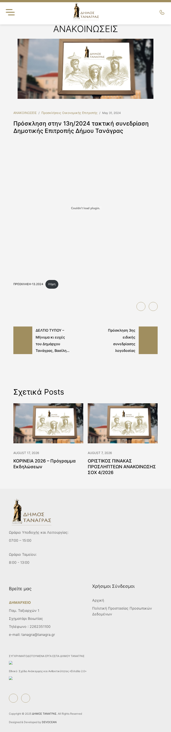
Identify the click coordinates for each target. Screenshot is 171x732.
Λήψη (51, 284)
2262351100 (40, 626)
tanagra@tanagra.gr (38, 634)
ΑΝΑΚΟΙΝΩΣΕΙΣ (25, 113)
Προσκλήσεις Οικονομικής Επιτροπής (69, 113)
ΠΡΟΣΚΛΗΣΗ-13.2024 (28, 284)
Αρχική (98, 600)
